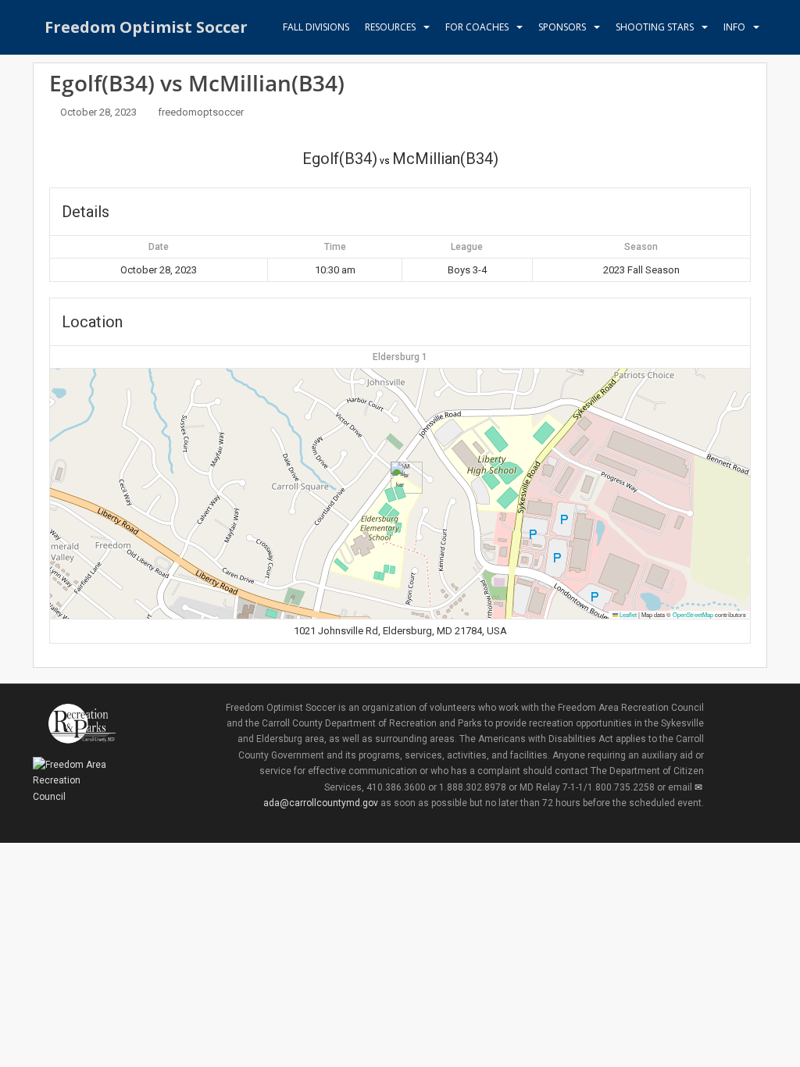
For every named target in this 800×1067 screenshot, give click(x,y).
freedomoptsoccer (201, 112)
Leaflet (627, 614)
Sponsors (562, 27)
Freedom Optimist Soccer (146, 26)
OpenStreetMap (693, 614)
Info (734, 27)
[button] (400, 478)
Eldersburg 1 (400, 357)
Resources (390, 27)
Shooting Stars (655, 27)
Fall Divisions (316, 27)
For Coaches (477, 27)
